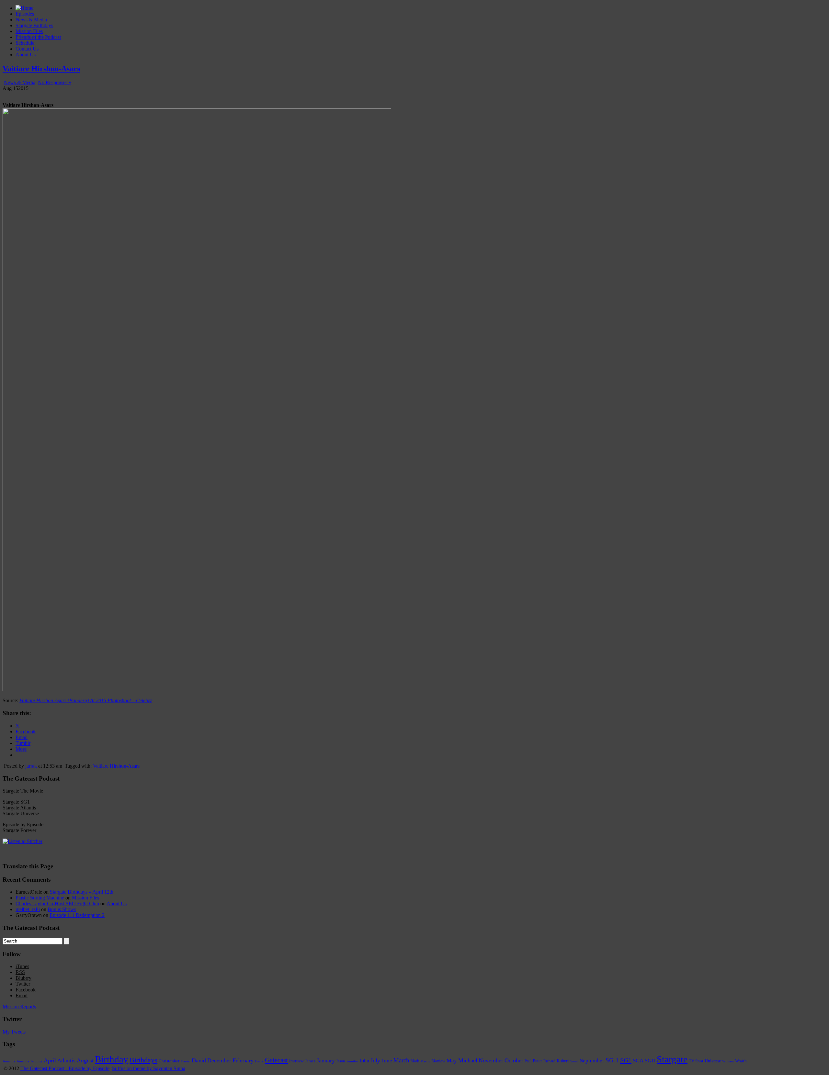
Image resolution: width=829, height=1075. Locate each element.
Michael (467, 1060)
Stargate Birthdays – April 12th (81, 892)
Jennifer (352, 1061)
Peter (537, 1060)
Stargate (672, 1059)
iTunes (22, 966)
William (728, 1061)
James (310, 1061)
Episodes (25, 14)
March (401, 1060)
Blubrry (23, 978)
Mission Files (29, 31)
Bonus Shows (62, 909)
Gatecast (276, 1060)
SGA (638, 1061)
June (386, 1061)
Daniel (185, 1061)
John (364, 1060)
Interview (296, 1061)
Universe (713, 1060)
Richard (549, 1061)
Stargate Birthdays (34, 25)
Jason (340, 1061)
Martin (425, 1061)
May (452, 1061)
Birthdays (143, 1060)
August (85, 1060)
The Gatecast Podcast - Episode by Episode (64, 1068)
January (326, 1060)
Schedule (25, 43)
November (491, 1060)
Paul (528, 1061)
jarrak (31, 766)
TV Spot (696, 1060)
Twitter (23, 984)
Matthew (438, 1061)
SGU (650, 1060)
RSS (20, 972)
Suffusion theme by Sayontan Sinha (148, 1068)
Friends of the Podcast (38, 37)
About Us (26, 54)
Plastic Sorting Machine (40, 897)
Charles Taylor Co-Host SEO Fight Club (57, 903)
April (50, 1060)
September (592, 1061)
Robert (563, 1060)
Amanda (9, 1061)
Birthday (111, 1059)
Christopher (169, 1060)
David (199, 1060)
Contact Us (27, 48)
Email (22, 995)
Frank (259, 1061)
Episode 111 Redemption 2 (77, 915)
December (219, 1060)
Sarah (574, 1061)
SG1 (625, 1060)
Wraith (741, 1060)
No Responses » (54, 82)
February (243, 1060)
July (375, 1060)
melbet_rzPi (28, 909)
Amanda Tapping (29, 1061)
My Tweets (14, 1032)
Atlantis (66, 1060)
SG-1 (612, 1060)
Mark (415, 1061)
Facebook (26, 989)
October (514, 1060)
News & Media (31, 19)
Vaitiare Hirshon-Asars (41, 68)
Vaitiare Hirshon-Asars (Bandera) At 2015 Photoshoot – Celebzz (85, 700)
